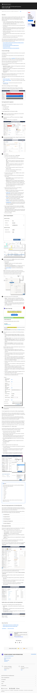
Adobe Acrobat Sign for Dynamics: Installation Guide (10, 624)
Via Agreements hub (6, 516)
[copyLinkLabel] (21, 642)
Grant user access (5, 82)
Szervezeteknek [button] (3, 679)
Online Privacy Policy (11, 628)
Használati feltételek (16, 690)
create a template (8, 267)
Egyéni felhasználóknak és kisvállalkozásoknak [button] (7, 675)
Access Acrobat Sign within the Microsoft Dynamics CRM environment (13, 42)
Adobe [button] (2, 683)
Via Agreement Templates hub (8, 521)
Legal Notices (4, 628)
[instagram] (11, 688)
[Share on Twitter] (17, 642)
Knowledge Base (8, 202)
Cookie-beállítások (21, 690)
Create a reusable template (7, 80)
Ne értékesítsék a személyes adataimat (28, 690)
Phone (7, 196)
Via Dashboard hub (6, 514)
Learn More (13, 58)
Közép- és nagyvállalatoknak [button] (5, 677)
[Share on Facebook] (15, 642)
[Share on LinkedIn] (19, 642)
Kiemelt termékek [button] (3, 685)
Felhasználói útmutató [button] (7, 4)
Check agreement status (6, 46)
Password (7, 199)
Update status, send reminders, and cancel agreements (11, 48)
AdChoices (3, 691)
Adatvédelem (11, 690)
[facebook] (9, 688)
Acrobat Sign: (8, 192)
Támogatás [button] (2, 681)
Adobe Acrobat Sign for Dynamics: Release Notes (10, 626)
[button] (4, 688)
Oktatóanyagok (6, 661)
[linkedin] (14, 688)
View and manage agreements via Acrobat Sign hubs (11, 45)
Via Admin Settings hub (7, 523)
